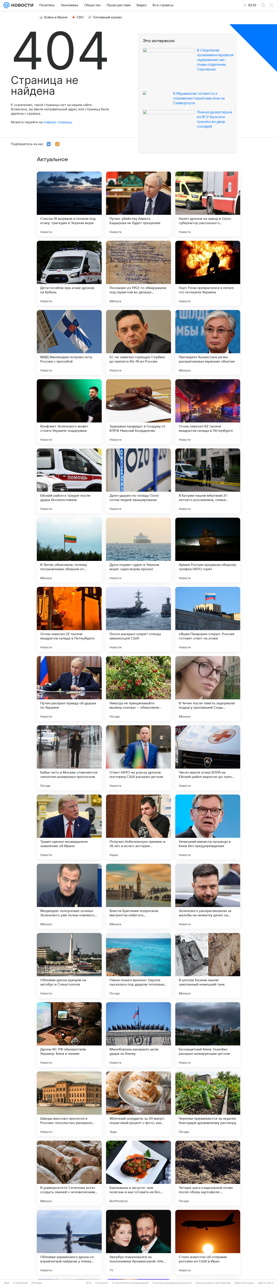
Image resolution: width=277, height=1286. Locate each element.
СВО (80, 17)
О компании (20, 1282)
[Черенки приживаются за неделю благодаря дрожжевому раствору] (207, 1103)
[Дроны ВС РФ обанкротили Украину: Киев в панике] (69, 1034)
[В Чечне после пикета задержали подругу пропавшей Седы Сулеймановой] (207, 688)
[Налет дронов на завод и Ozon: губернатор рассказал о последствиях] (207, 204)
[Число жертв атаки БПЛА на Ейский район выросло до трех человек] (207, 757)
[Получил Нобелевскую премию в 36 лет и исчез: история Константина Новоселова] (138, 827)
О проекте (101, 1282)
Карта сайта (265, 1282)
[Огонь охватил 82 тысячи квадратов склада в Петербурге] (207, 411)
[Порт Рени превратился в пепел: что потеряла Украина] (207, 273)
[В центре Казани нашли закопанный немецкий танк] (207, 965)
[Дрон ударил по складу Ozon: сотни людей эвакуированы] (138, 480)
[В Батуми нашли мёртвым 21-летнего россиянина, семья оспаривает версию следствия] (207, 480)
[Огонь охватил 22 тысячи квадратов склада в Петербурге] (69, 619)
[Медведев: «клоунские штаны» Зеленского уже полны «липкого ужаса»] (69, 896)
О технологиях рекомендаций (130, 1282)
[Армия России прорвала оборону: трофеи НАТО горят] (207, 550)
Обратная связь (244, 1282)
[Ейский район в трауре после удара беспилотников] (69, 480)
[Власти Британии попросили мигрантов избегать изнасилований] (138, 896)
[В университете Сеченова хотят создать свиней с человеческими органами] (69, 1173)
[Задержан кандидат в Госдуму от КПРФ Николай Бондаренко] (138, 411)
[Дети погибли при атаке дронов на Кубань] (69, 273)
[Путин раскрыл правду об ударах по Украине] (69, 688)
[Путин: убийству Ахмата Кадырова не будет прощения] (138, 204)
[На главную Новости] (21, 5)
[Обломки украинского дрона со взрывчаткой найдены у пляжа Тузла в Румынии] (69, 1242)
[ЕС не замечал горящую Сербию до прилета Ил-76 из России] (138, 342)
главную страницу (57, 122)
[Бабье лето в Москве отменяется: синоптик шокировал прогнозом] (69, 757)
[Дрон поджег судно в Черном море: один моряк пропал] (138, 550)
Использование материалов (213, 1282)
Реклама (37, 1282)
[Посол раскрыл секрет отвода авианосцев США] (138, 619)
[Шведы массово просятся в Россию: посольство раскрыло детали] (69, 1103)
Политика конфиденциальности (172, 1282)
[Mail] (6, 5)
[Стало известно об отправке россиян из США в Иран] (207, 1242)
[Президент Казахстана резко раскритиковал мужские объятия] (207, 342)
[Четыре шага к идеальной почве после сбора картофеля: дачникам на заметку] (207, 1173)
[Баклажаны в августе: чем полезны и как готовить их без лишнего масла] (138, 1173)
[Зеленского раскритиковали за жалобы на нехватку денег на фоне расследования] (207, 896)
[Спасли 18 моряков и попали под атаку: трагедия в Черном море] (69, 204)
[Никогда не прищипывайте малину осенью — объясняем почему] (138, 688)
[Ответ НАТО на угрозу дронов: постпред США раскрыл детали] (138, 757)
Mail (6, 1282)
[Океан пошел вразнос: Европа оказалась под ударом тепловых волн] (138, 965)
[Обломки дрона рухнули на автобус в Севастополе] (69, 965)
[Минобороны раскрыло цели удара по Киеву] (138, 1034)
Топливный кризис (107, 17)
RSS (89, 1282)
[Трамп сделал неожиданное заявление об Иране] (69, 827)
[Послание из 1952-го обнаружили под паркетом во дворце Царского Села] (138, 273)
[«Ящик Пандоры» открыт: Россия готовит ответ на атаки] (207, 619)
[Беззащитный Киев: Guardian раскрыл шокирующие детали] (207, 1034)
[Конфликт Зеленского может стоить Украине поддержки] (69, 411)
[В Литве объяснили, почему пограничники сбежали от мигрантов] (69, 550)
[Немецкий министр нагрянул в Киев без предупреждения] (207, 827)
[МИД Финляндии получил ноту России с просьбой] (69, 342)
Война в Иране (56, 17)
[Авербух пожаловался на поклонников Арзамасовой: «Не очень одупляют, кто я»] (138, 1242)
